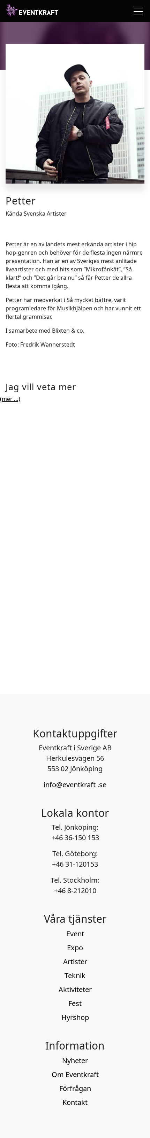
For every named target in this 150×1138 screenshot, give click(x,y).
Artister (75, 961)
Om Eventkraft (75, 1074)
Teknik (75, 975)
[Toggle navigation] (136, 11)
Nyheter (75, 1060)
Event (75, 933)
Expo (75, 947)
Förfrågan (75, 1088)
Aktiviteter (75, 989)
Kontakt (75, 1102)
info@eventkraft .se (75, 784)
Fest (75, 1003)
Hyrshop (75, 1017)
